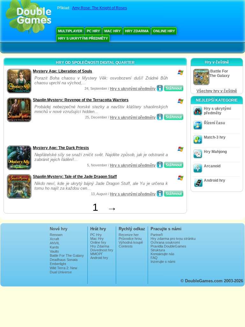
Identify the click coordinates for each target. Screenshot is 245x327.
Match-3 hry (215, 137)
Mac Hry (112, 31)
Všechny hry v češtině (217, 91)
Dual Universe (61, 272)
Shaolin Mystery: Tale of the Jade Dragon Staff (75, 176)
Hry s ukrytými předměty (83, 38)
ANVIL (55, 243)
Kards (54, 247)
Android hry (214, 180)
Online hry (164, 31)
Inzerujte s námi (163, 261)
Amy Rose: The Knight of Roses (99, 8)
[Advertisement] (80, 134)
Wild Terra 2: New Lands (63, 270)
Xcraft (54, 239)
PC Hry (93, 31)
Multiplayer (70, 31)
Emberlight (58, 264)
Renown (56, 235)
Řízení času (214, 123)
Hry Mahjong (215, 151)
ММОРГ (96, 254)
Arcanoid (212, 166)
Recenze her (129, 235)
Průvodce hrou (130, 238)
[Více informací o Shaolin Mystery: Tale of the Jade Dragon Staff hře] (160, 193)
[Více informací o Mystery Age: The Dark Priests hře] (160, 165)
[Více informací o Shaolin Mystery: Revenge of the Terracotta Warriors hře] (160, 117)
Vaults (54, 251)
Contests (126, 246)
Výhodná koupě (131, 242)
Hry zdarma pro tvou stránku (173, 238)
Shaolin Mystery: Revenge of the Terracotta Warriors (81, 100)
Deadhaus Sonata (64, 260)
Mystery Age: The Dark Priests (61, 148)
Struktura (158, 250)
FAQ (154, 258)
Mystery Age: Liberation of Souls (62, 71)
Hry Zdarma (137, 31)
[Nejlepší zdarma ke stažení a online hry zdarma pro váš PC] (28, 17)
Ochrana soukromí (165, 242)
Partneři (157, 235)
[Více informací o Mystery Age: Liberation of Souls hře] (160, 88)
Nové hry (58, 228)
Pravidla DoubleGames (168, 246)
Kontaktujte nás (162, 254)
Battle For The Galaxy (67, 255)
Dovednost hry (101, 250)
